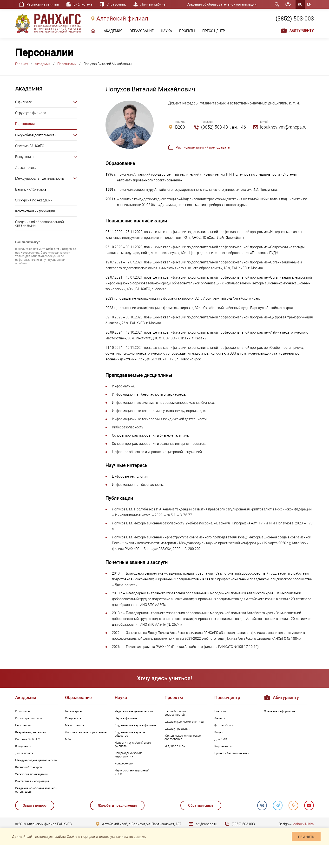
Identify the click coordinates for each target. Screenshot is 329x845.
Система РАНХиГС (29, 146)
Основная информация (280, 711)
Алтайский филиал (122, 18)
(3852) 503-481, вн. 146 (223, 127)
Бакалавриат (73, 711)
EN (309, 4)
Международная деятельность (39, 178)
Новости (220, 711)
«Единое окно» (174, 746)
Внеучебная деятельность (35, 135)
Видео (218, 732)
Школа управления (177, 728)
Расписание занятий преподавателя (204, 147)
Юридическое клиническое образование (182, 737)
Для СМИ (220, 739)
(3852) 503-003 (295, 18)
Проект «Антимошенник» (231, 753)
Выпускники (24, 157)
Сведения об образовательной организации (222, 4)
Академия (43, 64)
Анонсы (219, 718)
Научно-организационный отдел (132, 772)
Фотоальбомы (224, 725)
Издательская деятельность (134, 711)
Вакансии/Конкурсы (31, 189)
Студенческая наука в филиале (135, 725)
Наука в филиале (126, 718)
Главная (21, 64)
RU (300, 4)
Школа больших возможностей (175, 713)
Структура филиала (30, 113)
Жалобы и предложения (117, 805)
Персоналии (67, 64)
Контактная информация (35, 211)
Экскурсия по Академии (34, 200)
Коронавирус (223, 746)
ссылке (139, 836)
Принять (306, 836)
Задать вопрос (34, 805)
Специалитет (74, 718)
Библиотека (82, 4)
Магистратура (74, 725)
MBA (68, 739)
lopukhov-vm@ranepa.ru (283, 127)
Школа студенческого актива (184, 721)
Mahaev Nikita (303, 824)
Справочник (116, 4)
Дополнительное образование (85, 732)
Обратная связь (201, 805)
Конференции (124, 763)
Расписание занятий (42, 4)
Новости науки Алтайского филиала (133, 744)
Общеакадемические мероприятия (128, 754)
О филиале (23, 102)
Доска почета (25, 168)
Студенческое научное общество (130, 734)
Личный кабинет (153, 4)
